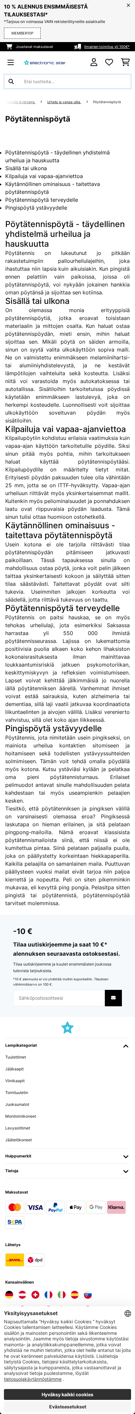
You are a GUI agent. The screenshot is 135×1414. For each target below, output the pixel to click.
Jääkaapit (14, 1068)
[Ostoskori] (125, 62)
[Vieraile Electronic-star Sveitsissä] (35, 1295)
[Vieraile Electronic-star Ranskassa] (48, 1295)
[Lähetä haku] (11, 81)
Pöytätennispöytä (107, 102)
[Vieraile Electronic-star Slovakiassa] (88, 1295)
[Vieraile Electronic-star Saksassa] (9, 1295)
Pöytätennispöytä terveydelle (41, 199)
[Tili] (93, 62)
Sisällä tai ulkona (26, 168)
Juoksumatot (17, 1104)
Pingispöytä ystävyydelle (36, 207)
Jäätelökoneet (18, 1139)
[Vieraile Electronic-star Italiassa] (62, 1295)
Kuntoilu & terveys (20, 102)
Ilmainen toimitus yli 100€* (107, 46)
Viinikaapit (15, 1080)
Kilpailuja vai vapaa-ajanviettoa (44, 176)
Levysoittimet (17, 1128)
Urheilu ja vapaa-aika (64, 102)
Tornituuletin (16, 1092)
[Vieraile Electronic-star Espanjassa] (75, 1295)
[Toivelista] (109, 62)
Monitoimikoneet (20, 1116)
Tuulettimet (15, 1057)
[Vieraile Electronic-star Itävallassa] (22, 1295)
